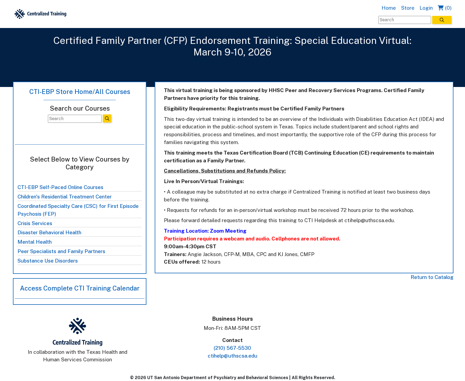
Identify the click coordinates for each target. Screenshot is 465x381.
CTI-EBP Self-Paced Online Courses (60, 187)
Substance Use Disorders (47, 261)
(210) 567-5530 (232, 348)
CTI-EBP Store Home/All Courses (79, 91)
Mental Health (34, 242)
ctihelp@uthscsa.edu (232, 356)
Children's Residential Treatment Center (64, 197)
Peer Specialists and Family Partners (61, 251)
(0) (448, 8)
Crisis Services (34, 223)
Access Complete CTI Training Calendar (80, 288)
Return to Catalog (432, 277)
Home (389, 8)
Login (426, 8)
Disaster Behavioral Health (49, 232)
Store (407, 8)
